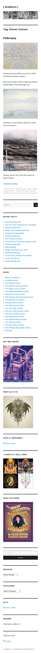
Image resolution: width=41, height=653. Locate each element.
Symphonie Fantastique (14, 233)
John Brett (6, 193)
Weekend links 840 (13, 261)
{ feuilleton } (10, 7)
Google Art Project (9, 191)
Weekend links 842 (12, 244)
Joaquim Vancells (29, 191)
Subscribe (20, 557)
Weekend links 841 (12, 253)
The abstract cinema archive (16, 286)
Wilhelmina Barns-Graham (29, 193)
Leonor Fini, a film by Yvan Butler (18, 255)
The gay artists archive (14, 303)
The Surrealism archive (14, 325)
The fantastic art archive (15, 300)
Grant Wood (20, 191)
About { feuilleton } (12, 277)
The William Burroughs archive (18, 328)
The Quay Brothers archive (16, 319)
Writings (8, 330)
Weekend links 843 (12, 236)
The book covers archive (15, 294)
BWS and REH (10, 247)
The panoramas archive (14, 317)
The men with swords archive (17, 311)
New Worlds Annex (12, 283)
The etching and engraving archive (19, 297)
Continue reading (10, 184)
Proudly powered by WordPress (23, 649)
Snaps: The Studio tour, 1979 (16, 250)
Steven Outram (15, 193)
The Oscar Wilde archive (15, 314)
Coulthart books (11, 280)
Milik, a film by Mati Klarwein (17, 230)
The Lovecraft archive (14, 308)
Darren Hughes (32, 189)
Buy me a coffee (9, 608)
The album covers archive (15, 289)
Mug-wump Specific (13, 222)
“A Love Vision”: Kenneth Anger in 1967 (20, 242)
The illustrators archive (14, 305)
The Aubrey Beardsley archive (17, 291)
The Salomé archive (13, 322)
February (9, 38)
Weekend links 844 (13, 228)
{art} (17, 189)
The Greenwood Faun (13, 239)
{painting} (22, 189)
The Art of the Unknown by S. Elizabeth (20, 225)
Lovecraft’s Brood (12, 258)
